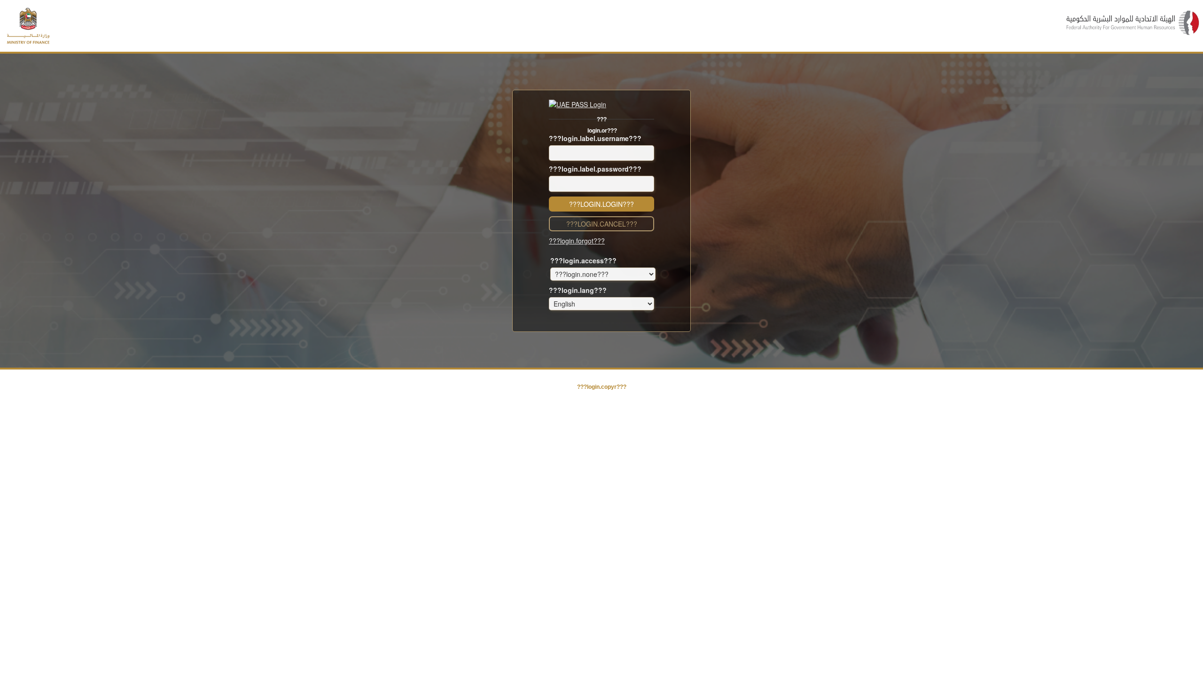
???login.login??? (601, 204)
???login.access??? (583, 260)
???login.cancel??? (601, 223)
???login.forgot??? (577, 240)
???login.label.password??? (595, 168)
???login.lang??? (578, 290)
